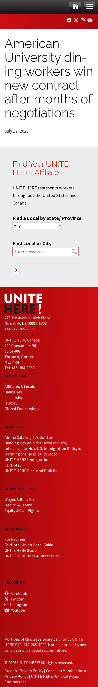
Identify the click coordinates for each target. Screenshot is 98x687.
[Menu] (90, 6)
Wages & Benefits (20, 499)
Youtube (17, 610)
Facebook (18, 593)
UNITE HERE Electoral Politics (31, 470)
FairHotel (13, 465)
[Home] (75, 6)
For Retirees (15, 539)
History (11, 403)
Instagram (18, 604)
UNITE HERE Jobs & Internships (32, 555)
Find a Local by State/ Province (47, 218)
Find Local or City (32, 243)
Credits (11, 670)
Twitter (17, 599)
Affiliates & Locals (20, 386)
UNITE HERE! (32, 19)
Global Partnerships (22, 408)
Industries (13, 391)
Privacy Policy (31, 670)
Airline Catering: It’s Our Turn (30, 437)
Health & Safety (18, 504)
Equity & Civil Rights (22, 510)
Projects (14, 426)
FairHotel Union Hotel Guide (29, 544)
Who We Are (16, 375)
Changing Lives (20, 488)
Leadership (14, 397)
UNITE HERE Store (21, 550)
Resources (16, 528)
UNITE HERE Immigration (27, 459)
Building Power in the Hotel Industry (36, 442)
